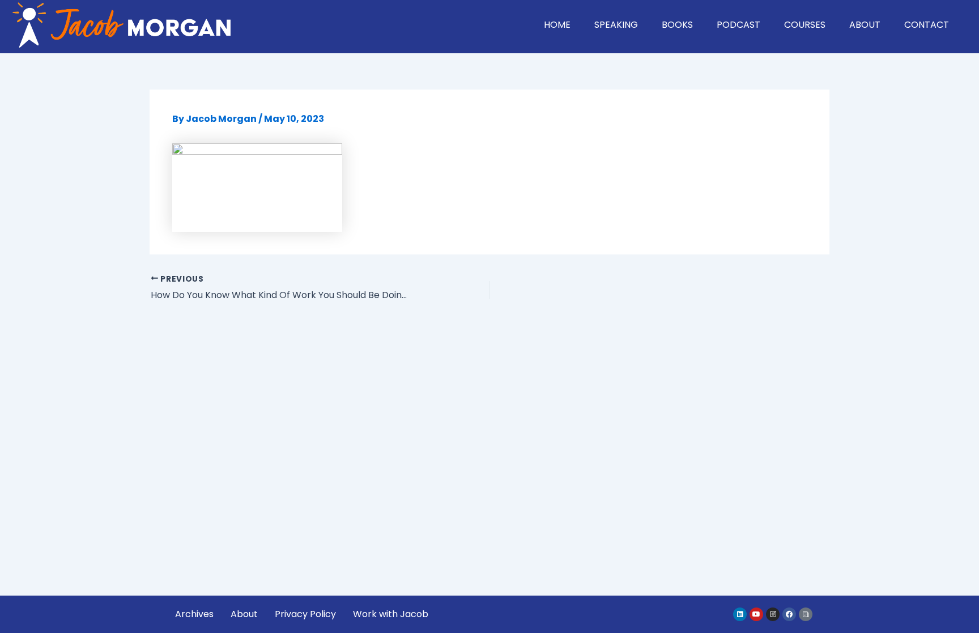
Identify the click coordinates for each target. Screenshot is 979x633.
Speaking (616, 24)
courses (804, 24)
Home (557, 24)
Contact (926, 24)
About (864, 24)
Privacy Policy (305, 614)
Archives (194, 614)
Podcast (738, 24)
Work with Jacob (390, 614)
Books (677, 24)
